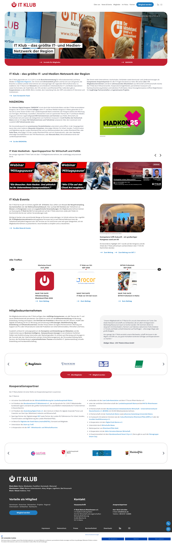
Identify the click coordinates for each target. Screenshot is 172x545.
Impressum (46, 528)
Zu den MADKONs (20, 141)
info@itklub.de (123, 512)
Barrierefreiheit (91, 528)
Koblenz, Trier (25, 491)
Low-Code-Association (110, 400)
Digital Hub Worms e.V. (114, 422)
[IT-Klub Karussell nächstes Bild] (159, 269)
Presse (75, 528)
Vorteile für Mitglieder (52, 62)
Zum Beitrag (108, 252)
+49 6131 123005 (125, 514)
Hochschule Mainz (112, 414)
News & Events (107, 4)
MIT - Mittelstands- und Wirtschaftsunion (42, 427)
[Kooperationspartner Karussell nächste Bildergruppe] (163, 453)
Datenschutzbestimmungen (92, 534)
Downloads (108, 528)
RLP (39, 416)
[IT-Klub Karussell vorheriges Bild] (12, 269)
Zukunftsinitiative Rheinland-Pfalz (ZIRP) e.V (136, 417)
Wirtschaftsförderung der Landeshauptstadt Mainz (53, 400)
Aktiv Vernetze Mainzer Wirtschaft (117, 431)
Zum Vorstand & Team (21, 96)
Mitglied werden (99, 375)
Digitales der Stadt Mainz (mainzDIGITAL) (35, 421)
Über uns (97, 4)
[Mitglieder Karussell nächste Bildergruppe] (163, 364)
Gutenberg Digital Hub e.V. (33, 411)
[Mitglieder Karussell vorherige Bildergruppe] (8, 364)
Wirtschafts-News (108, 425)
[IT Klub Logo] (23, 479)
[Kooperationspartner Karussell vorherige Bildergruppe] (8, 453)
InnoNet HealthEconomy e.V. (99, 419)
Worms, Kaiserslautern (33, 488)
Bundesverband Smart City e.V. (120, 434)
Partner (132, 4)
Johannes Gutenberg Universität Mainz (138, 414)
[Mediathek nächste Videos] (160, 155)
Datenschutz (61, 528)
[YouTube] (161, 4)
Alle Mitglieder (76, 375)
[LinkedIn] (158, 4)
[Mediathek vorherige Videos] (155, 155)
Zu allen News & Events (22, 228)
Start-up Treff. (29, 424)
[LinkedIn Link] (120, 528)
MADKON (128, 62)
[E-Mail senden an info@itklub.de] (168, 529)
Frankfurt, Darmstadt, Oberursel (45, 486)
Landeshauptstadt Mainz (128, 403)
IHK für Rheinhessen (149, 403)
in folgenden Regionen (23, 82)
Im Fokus (125, 4)
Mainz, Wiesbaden (25, 486)
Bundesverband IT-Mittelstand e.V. (36, 403)
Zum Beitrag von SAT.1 (127, 252)
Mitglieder (116, 4)
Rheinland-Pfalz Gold (110, 428)
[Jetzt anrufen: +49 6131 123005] (168, 523)
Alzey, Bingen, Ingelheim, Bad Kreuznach (57, 488)
